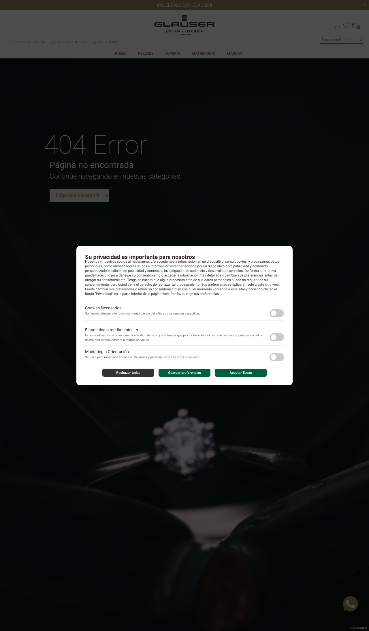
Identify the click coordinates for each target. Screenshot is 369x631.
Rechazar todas (128, 373)
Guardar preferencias (184, 373)
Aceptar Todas (240, 373)
